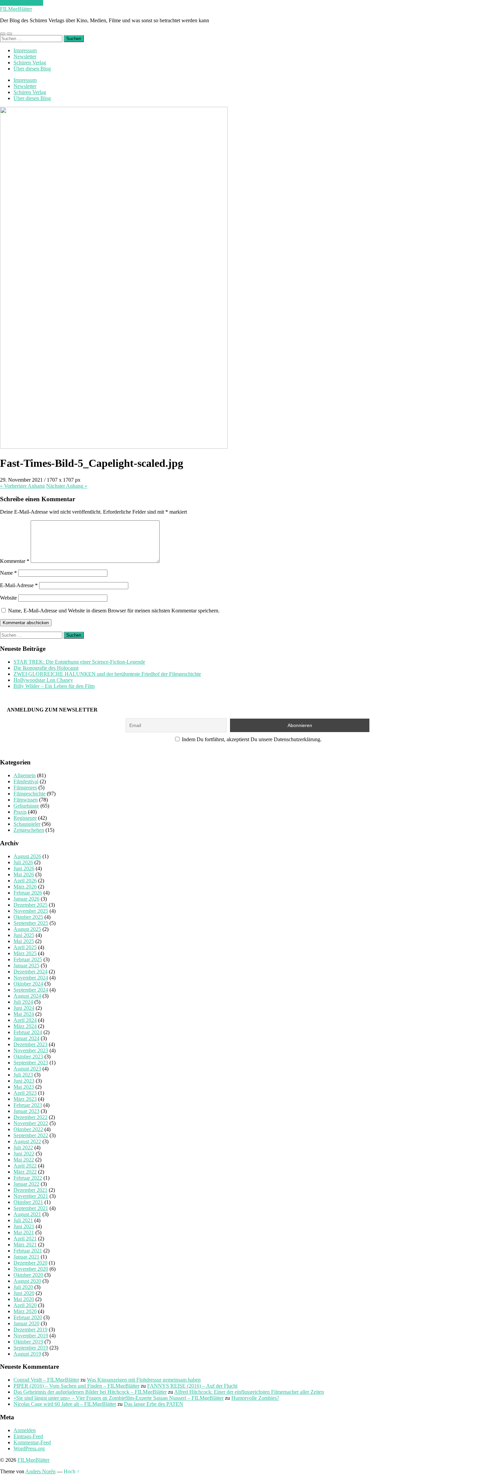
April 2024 (25, 1020)
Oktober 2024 (28, 984)
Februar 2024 (27, 1032)
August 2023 (27, 1068)
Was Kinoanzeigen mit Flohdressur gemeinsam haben (144, 1380)
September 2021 (30, 1208)
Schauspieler (26, 824)
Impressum (25, 50)
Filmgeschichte (29, 793)
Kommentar (14, 561)
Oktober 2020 (28, 1275)
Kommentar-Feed (32, 1442)
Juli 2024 (23, 1002)
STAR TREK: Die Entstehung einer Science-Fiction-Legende (79, 662)
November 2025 (30, 911)
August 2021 (27, 1214)
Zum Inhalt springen (21, 3)
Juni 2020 (23, 1293)
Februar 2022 (27, 1178)
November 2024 (30, 977)
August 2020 (27, 1281)
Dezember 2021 (30, 1190)
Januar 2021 (26, 1257)
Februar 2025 (27, 959)
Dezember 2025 (30, 905)
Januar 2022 (26, 1184)
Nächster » (66, 486)
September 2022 (30, 1135)
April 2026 (25, 880)
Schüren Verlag (29, 62)
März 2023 (25, 1099)
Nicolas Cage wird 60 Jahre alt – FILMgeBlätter (64, 1404)
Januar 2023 (26, 1111)
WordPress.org (29, 1448)
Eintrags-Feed (28, 1436)
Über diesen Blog (32, 68)
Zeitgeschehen (28, 830)
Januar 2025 (26, 965)
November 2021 (30, 1196)
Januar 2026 (26, 899)
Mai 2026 (23, 874)
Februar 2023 (27, 1105)
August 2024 (27, 996)
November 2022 (30, 1123)
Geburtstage (26, 806)
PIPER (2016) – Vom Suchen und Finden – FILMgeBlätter (76, 1386)
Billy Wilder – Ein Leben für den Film (54, 686)
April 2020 (25, 1305)
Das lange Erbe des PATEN (153, 1404)
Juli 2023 (23, 1075)
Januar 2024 (26, 1038)
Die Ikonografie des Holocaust (45, 668)
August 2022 (27, 1141)
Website (8, 598)
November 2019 (30, 1335)
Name (8, 573)
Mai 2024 (23, 1014)
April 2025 (25, 947)
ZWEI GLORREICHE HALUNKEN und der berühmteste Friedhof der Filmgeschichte (107, 674)
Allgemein (24, 775)
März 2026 (25, 886)
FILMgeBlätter (16, 9)
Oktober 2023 (28, 1056)
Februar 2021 (27, 1251)
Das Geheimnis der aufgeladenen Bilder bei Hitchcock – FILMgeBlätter (90, 1392)
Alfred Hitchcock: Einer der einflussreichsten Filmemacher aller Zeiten (249, 1392)
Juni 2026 (23, 868)
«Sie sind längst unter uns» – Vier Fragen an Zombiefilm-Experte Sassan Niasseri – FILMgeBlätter (118, 1398)
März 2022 (25, 1172)
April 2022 (25, 1166)
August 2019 (27, 1354)
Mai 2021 (23, 1232)
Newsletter (24, 56)
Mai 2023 (23, 1087)
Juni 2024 (23, 1008)
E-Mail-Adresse (19, 585)
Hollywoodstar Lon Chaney (43, 680)
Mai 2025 (23, 941)
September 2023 (30, 1062)
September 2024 (30, 990)
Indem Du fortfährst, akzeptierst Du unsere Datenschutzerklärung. (251, 739)
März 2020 (25, 1311)
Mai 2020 (23, 1299)
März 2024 (25, 1026)
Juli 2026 (23, 862)
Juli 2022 (23, 1147)
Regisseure (25, 818)
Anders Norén (40, 1471)
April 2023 (25, 1093)
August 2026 (27, 856)
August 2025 (27, 929)
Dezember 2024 (30, 971)
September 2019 (30, 1348)
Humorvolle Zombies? (255, 1398)
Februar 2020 (27, 1317)
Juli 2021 (23, 1220)
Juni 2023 (23, 1081)
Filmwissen (25, 800)
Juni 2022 (23, 1153)
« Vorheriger (22, 486)
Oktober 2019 (28, 1342)
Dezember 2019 (30, 1329)
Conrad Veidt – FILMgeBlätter (46, 1380)
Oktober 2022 (28, 1129)
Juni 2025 (23, 935)
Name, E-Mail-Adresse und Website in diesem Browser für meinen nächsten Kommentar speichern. (114, 610)
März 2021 (25, 1244)
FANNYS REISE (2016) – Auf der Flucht (192, 1386)
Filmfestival (25, 781)
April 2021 (25, 1238)
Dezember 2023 (30, 1044)
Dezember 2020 (30, 1263)
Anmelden (24, 1430)
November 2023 (30, 1050)
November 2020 (30, 1269)
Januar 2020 (26, 1323)
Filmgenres (25, 787)
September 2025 (30, 923)
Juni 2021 (23, 1226)
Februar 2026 (27, 893)
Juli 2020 (23, 1287)
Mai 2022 (23, 1159)
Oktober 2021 (28, 1202)
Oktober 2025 (28, 917)
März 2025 (25, 953)
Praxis (20, 812)
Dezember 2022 (30, 1117)
